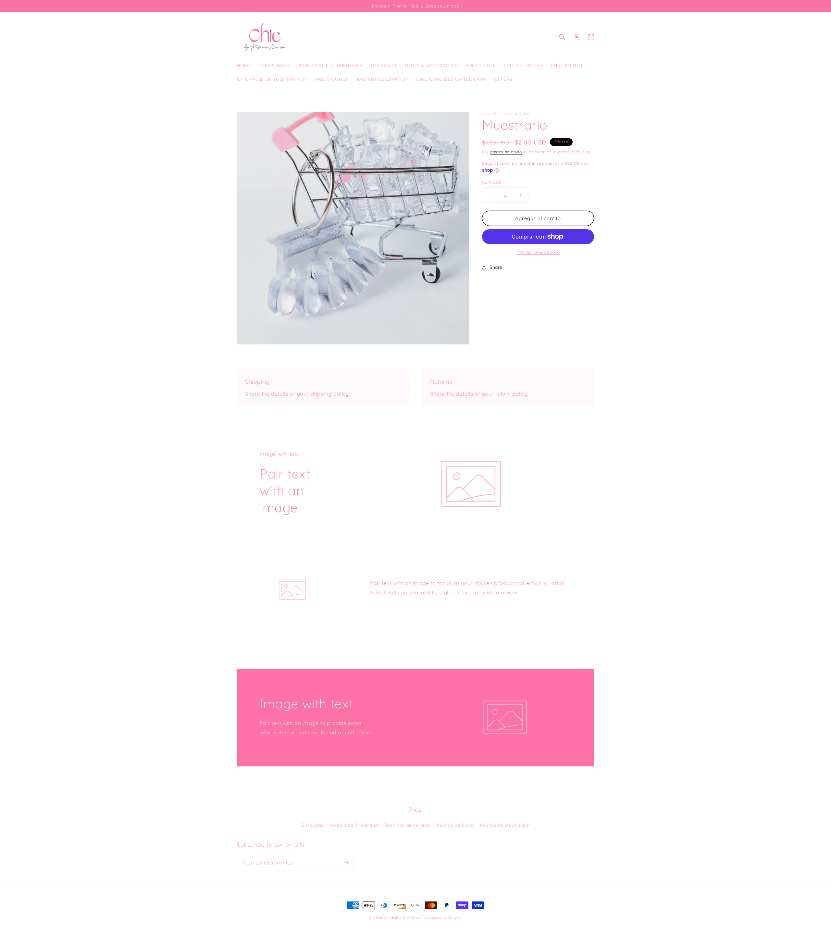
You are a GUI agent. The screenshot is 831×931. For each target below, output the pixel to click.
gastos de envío (506, 151)
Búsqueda (313, 825)
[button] (562, 37)
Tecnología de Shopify (442, 917)
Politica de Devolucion (504, 825)
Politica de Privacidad (354, 825)
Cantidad (491, 182)
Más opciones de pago (538, 252)
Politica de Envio (455, 825)
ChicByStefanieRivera (403, 917)
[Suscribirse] (346, 862)
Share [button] (496, 267)
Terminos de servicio (407, 825)
